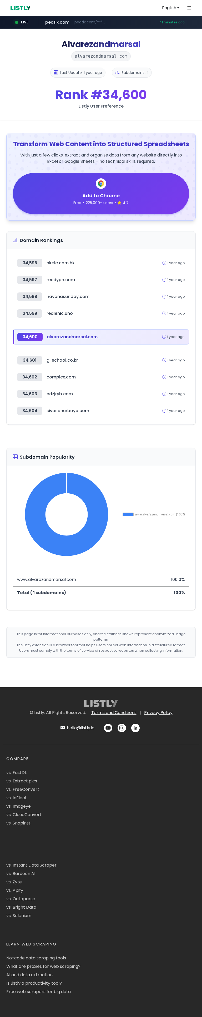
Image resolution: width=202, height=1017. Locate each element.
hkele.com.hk (61, 263)
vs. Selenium (18, 916)
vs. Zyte (14, 882)
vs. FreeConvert (22, 789)
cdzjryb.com (60, 394)
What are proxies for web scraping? (43, 966)
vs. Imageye (18, 806)
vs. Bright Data (21, 907)
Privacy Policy (158, 713)
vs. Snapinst (18, 823)
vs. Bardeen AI (20, 874)
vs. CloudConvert (24, 815)
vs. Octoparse (20, 899)
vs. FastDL (16, 773)
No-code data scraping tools (36, 958)
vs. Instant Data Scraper (31, 865)
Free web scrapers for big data (38, 992)
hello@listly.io (80, 728)
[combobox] (171, 8)
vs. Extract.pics (21, 781)
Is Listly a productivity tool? (34, 983)
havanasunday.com (68, 297)
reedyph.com (61, 280)
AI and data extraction (29, 975)
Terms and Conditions (114, 713)
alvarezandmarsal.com (72, 337)
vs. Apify (14, 890)
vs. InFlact (16, 798)
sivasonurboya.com (68, 411)
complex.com (61, 377)
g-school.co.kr (62, 360)
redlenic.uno (60, 313)
